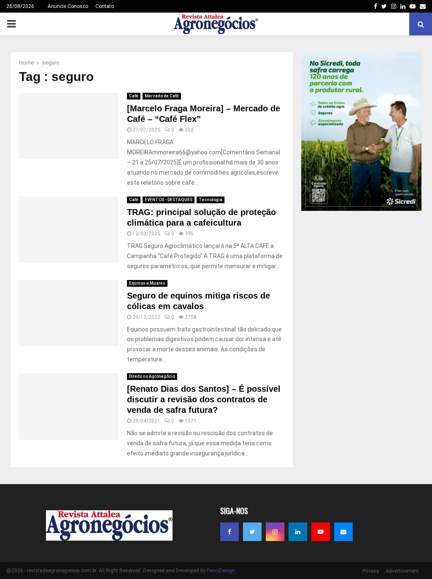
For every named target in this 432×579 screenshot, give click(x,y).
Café (133, 96)
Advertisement (402, 571)
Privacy (370, 571)
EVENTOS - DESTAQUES (168, 199)
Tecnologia (210, 199)
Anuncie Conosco (68, 6)
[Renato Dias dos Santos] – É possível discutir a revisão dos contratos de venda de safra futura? (204, 399)
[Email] (343, 531)
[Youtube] (320, 531)
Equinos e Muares (147, 283)
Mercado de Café (162, 96)
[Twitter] (252, 531)
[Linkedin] (298, 531)
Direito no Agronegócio (152, 376)
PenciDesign (221, 571)
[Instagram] (275, 531)
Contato (104, 6)
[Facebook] (229, 531)
